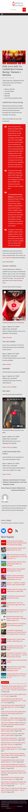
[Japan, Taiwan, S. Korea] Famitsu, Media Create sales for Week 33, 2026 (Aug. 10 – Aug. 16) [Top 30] (13, 783)
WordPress (3, 808)
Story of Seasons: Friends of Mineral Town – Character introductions (13, 489)
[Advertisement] (14, 30)
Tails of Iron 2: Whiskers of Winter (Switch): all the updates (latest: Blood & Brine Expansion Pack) (13, 724)
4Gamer (9, 364)
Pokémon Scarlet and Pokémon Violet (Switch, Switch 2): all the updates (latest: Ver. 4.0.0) (15, 577)
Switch (19, 63)
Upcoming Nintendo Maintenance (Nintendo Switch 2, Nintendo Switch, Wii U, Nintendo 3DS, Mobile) (13, 766)
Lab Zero (9, 387)
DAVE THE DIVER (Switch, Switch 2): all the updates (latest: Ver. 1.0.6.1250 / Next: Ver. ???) (17, 556)
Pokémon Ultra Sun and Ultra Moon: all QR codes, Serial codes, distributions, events (16, 668)
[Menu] (2, 14)
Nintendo (9, 337)
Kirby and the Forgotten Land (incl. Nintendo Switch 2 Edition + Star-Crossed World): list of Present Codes (13, 755)
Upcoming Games (7, 257)
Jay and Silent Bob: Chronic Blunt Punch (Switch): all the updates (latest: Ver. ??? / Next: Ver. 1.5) (13, 700)
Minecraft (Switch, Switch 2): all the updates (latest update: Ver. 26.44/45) (16, 563)
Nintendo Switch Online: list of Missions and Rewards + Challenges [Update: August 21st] (16, 618)
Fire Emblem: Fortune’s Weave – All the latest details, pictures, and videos (16, 647)
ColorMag (13, 808)
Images (4, 63)
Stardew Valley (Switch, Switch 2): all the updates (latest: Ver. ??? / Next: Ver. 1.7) (17, 675)
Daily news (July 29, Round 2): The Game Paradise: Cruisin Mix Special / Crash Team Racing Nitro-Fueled (15, 482)
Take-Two (9, 447)
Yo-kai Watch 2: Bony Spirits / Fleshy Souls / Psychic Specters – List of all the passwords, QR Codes (17, 654)
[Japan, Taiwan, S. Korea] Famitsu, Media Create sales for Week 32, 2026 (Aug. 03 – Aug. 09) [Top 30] (13, 790)
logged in (10, 523)
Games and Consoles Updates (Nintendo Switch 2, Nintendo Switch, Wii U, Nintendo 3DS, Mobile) (17, 542)
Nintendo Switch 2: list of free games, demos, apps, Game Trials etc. (16, 604)
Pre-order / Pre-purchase (12, 63)
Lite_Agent (12, 77)
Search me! (24, 9)
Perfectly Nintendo (13, 806)
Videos (24, 63)
